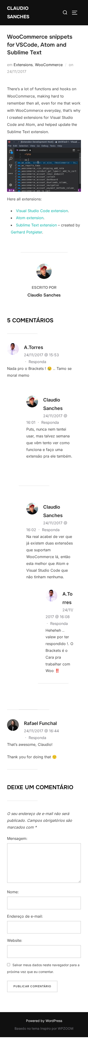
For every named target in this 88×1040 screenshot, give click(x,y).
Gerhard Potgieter (26, 232)
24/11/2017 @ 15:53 (41, 355)
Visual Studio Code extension (42, 210)
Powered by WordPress (44, 1021)
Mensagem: (17, 838)
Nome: (13, 892)
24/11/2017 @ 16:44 (41, 730)
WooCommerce (49, 64)
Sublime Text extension (36, 225)
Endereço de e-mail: (25, 916)
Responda (37, 361)
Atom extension (29, 217)
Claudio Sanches (18, 12)
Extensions (23, 64)
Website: (14, 940)
